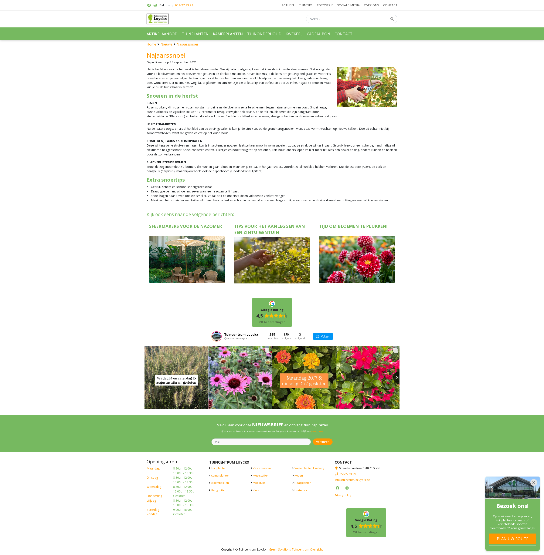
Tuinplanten (219, 468)
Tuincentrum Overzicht (307, 549)
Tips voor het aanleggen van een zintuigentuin (269, 229)
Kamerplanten (220, 475)
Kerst (256, 490)
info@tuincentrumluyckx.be (352, 480)
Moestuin (259, 483)
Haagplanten (303, 483)
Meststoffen (261, 475)
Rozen (299, 475)
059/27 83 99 (184, 5)
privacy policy (317, 431)
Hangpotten (218, 490)
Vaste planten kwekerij (309, 468)
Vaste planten (262, 468)
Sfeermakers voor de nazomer (185, 226)
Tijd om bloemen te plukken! (353, 226)
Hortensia (301, 490)
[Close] (533, 482)
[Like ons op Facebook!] (149, 5)
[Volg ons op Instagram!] (155, 5)
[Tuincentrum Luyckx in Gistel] (158, 18)
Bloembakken (220, 483)
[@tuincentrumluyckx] (216, 336)
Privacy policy (343, 495)
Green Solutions (280, 549)
